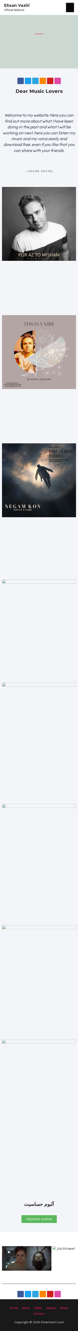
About (64, 1308)
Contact (39, 1313)
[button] (6, 1258)
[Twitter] (28, 81)
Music (26, 1308)
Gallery (51, 1308)
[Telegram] (35, 81)
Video (38, 1308)
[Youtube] (50, 81)
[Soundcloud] (43, 81)
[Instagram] (57, 81)
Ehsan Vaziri (17, 5)
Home (14, 1308)
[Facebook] (20, 81)
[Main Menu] (70, 7)
